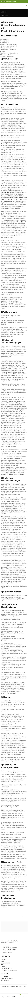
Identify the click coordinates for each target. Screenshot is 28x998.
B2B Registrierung (5, 980)
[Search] (23, 6)
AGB (2, 964)
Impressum (3, 966)
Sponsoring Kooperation (7, 978)
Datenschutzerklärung (6, 968)
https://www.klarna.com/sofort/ (11, 474)
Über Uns (3, 959)
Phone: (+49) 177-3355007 (9, 950)
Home (2, 15)
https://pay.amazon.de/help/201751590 (13, 221)
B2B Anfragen (4, 976)
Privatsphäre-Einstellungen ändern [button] (9, 970)
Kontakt (3, 961)
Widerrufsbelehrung (6, 963)
